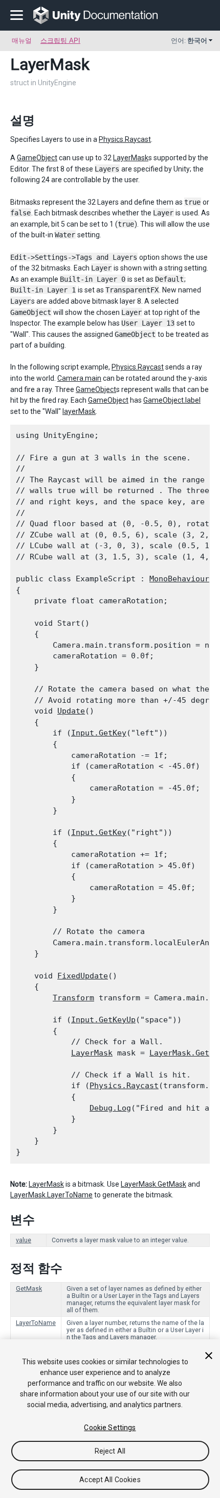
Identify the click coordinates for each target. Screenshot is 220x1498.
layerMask (79, 411)
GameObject (37, 158)
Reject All (110, 1451)
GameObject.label (172, 400)
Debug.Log (110, 1108)
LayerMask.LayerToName (51, 1195)
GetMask (29, 1288)
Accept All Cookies (110, 1480)
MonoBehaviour (179, 578)
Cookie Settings (110, 1427)
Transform (73, 997)
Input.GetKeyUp (103, 1019)
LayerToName (36, 1323)
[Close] (209, 1355)
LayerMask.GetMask (153, 1184)
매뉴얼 (22, 40)
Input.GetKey (98, 733)
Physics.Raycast (125, 139)
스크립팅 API (60, 40)
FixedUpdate (82, 975)
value (23, 1240)
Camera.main (79, 378)
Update (71, 711)
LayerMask (130, 158)
